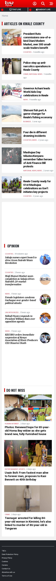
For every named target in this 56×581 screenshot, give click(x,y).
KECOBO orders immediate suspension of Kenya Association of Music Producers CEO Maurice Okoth (21, 338)
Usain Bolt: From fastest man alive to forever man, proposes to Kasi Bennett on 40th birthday (26, 476)
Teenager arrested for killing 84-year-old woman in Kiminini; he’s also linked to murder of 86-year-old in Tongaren (28, 523)
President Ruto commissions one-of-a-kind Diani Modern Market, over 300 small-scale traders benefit (37, 41)
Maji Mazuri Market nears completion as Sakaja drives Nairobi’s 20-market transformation (19, 280)
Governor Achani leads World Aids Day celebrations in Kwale (36, 92)
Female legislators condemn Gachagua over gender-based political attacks (20, 300)
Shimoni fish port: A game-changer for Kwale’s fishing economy (37, 114)
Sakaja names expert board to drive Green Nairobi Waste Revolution (20, 260)
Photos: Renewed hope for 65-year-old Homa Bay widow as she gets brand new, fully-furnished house (27, 430)
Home (5, 15)
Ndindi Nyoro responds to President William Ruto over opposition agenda (20, 319)
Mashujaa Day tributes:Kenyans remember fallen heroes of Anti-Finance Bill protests (37, 159)
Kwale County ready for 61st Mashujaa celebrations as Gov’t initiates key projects (37, 187)
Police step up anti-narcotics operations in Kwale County (36, 66)
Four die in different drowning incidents (35, 133)
